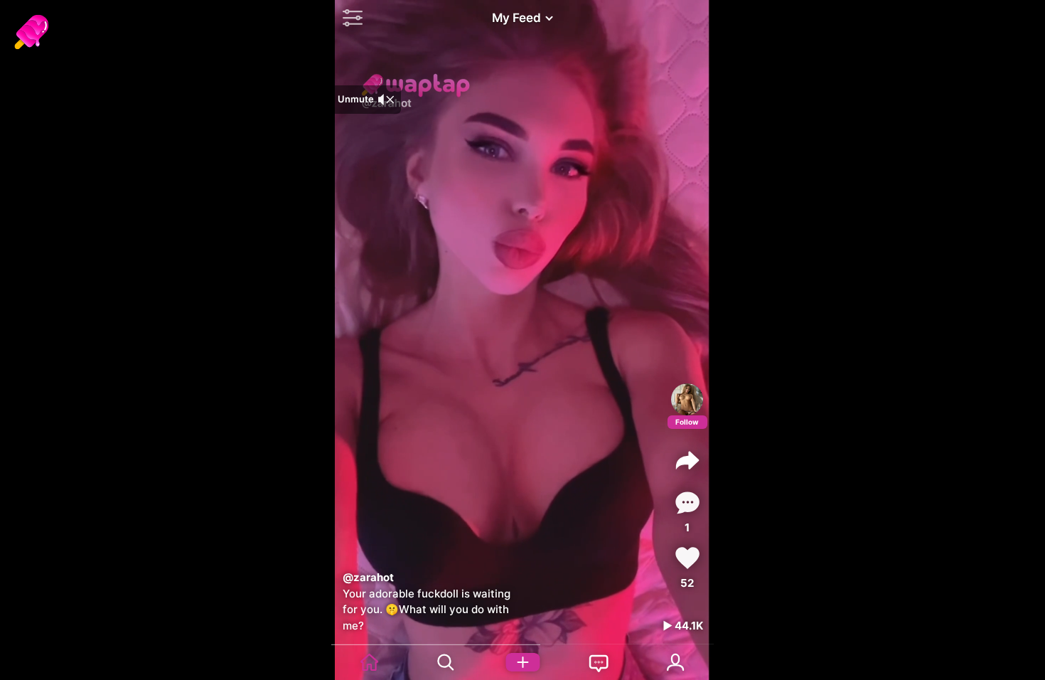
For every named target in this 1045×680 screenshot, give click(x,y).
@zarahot (368, 577)
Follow (687, 422)
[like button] (687, 558)
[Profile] (687, 399)
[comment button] (687, 503)
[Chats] (599, 662)
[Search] (446, 662)
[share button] (687, 460)
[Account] (675, 662)
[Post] (522, 662)
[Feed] (369, 662)
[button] (349, 18)
